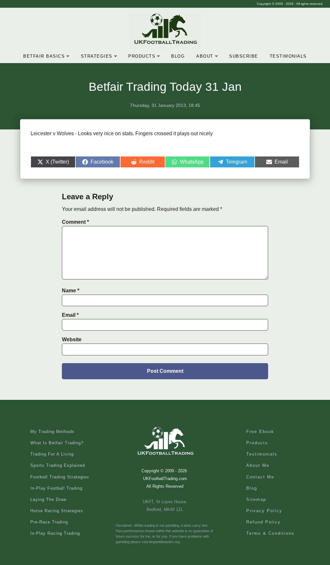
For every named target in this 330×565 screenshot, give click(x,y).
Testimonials (288, 56)
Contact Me (260, 477)
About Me (257, 465)
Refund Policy (263, 522)
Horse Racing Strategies (56, 510)
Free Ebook (260, 431)
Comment (75, 222)
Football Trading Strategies (59, 477)
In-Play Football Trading (56, 488)
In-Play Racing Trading (55, 533)
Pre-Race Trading (49, 522)
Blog (178, 56)
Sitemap (256, 499)
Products (141, 56)
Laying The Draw (48, 499)
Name (70, 290)
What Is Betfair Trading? (56, 442)
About (204, 56)
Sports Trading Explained (57, 465)
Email (70, 315)
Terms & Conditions (270, 533)
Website (72, 339)
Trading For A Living (52, 454)
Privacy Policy (264, 510)
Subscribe (243, 56)
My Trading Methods (52, 431)
